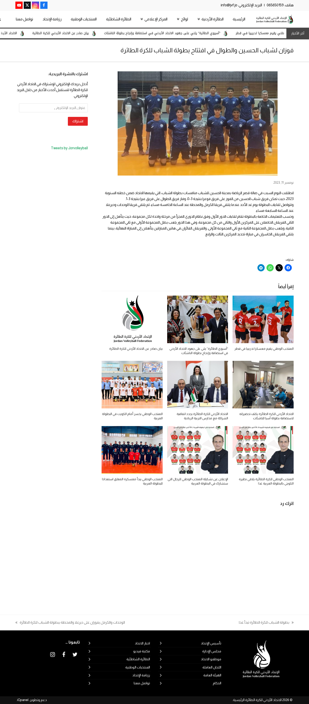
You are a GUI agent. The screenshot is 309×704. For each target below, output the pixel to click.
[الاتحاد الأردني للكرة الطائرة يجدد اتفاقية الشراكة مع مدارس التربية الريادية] (197, 384)
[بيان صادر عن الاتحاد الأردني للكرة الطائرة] (132, 319)
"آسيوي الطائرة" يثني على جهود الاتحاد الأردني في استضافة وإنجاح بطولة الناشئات (183, 33)
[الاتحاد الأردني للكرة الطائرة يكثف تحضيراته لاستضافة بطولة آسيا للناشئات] (263, 384)
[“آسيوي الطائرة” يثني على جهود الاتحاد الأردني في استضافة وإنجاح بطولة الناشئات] (197, 319)
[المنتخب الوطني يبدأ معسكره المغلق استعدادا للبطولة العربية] (132, 449)
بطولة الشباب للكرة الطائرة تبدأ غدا (266, 622)
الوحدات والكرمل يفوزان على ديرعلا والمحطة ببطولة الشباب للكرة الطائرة (72, 622)
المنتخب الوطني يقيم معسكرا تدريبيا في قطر (264, 348)
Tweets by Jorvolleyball (69, 148)
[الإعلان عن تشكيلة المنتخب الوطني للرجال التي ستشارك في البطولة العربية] (197, 449)
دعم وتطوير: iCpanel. (32, 700)
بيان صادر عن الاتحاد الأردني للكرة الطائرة (82, 33)
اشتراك (77, 121)
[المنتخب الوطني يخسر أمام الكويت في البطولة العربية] (132, 384)
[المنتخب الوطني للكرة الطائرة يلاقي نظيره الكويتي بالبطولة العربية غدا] (263, 449)
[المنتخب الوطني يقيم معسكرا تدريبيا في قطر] (263, 319)
